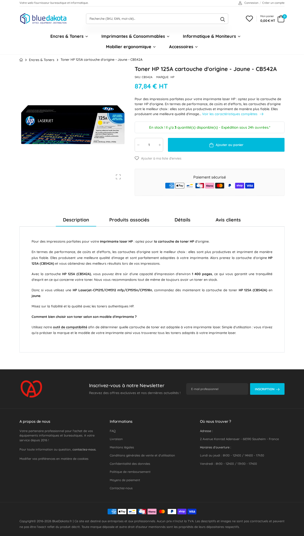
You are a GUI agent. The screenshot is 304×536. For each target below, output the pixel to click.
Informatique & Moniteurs (209, 36)
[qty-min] (138, 144)
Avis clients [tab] (228, 220)
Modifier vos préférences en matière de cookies (53, 459)
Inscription (265, 389)
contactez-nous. (84, 449)
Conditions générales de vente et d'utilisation (142, 455)
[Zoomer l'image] (118, 177)
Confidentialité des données (130, 463)
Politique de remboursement (130, 472)
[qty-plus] (159, 144)
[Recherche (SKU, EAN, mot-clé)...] (222, 19)
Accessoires (181, 46)
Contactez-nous (121, 488)
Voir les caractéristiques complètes (230, 114)
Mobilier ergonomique (128, 46)
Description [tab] (76, 220)
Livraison (116, 439)
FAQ (113, 431)
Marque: (163, 77)
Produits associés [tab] (129, 220)
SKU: (138, 77)
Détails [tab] (182, 220)
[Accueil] (21, 59)
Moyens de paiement (125, 480)
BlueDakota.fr (62, 521)
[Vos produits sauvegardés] (249, 18)
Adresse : (206, 431)
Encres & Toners (67, 36)
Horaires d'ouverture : (215, 447)
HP (172, 77)
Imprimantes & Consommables (133, 36)
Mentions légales (122, 447)
